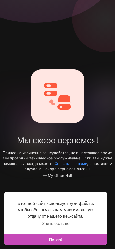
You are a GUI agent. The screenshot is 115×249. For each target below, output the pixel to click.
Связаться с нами (71, 163)
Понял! (55, 239)
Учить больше (56, 223)
